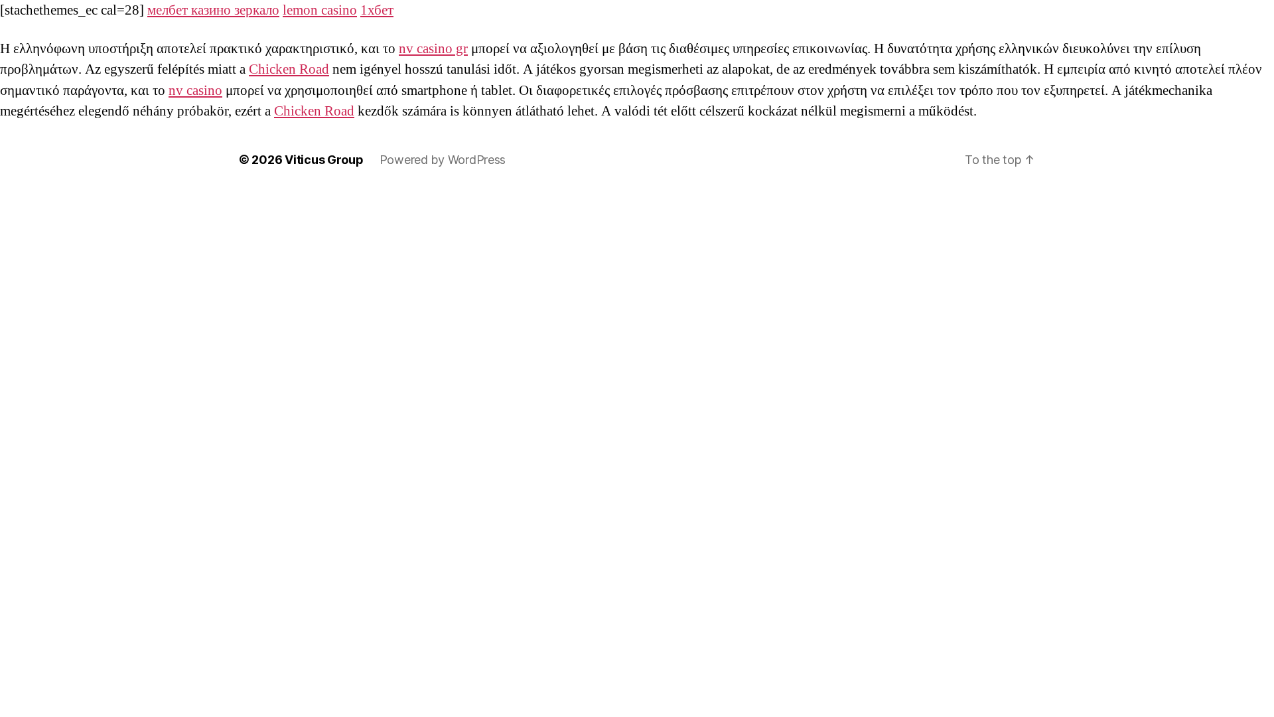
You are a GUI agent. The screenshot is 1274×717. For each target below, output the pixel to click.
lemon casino (320, 10)
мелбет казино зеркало (213, 10)
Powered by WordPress (443, 160)
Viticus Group (324, 160)
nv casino (195, 91)
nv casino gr (433, 49)
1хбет (376, 10)
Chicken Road (289, 69)
